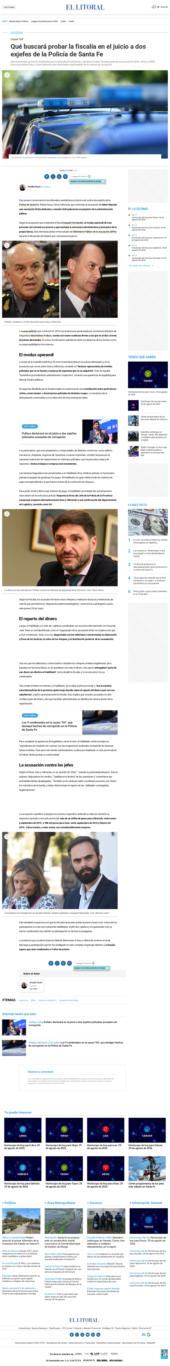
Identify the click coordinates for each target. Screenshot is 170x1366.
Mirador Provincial (92, 1328)
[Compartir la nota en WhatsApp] (59, 176)
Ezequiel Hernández (73, 222)
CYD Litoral (67, 1328)
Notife (135, 1328)
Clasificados (54, 1328)
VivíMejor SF (108, 1328)
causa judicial (29, 331)
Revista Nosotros (40, 1328)
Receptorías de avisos (56, 1343)
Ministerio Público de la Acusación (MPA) (95, 231)
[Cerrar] (103, 181)
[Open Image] (7, 75)
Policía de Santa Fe (29, 204)
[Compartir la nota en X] (53, 176)
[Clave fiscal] (164, 1358)
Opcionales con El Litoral (133, 1343)
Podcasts (78, 1328)
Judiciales (23, 1000)
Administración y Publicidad (82, 1343)
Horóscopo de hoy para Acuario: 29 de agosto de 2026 (149, 227)
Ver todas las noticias (139, 265)
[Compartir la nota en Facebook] (47, 176)
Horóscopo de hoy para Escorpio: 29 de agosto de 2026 (149, 257)
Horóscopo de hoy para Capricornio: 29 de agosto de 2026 (149, 237)
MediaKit (151, 1343)
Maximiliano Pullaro (41, 335)
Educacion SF (145, 1328)
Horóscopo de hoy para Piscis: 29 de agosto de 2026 (148, 217)
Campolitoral (24, 1328)
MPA (33, 1000)
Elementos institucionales (108, 1343)
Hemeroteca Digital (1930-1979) (30, 1343)
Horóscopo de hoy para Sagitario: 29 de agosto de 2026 (149, 247)
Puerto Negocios (123, 1328)
